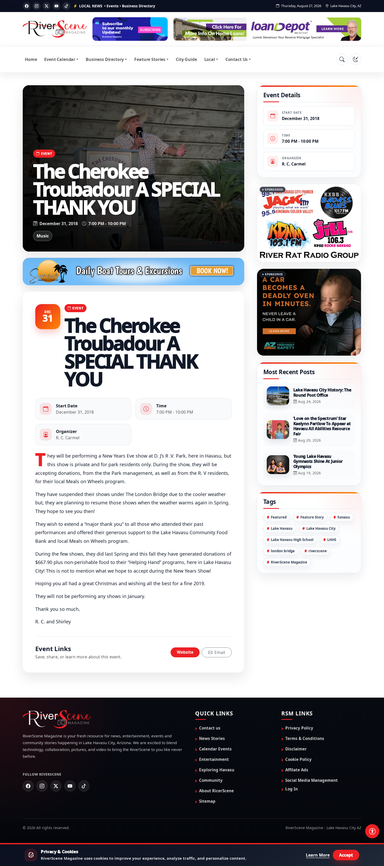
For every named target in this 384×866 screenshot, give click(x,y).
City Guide (186, 59)
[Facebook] (27, 6)
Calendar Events (215, 748)
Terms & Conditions (304, 738)
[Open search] (342, 59)
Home (31, 59)
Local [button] (209, 59)
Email (219, 652)
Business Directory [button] (105, 59)
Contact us (209, 728)
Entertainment (214, 759)
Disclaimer (296, 748)
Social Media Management (311, 780)
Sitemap (207, 801)
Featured (279, 543)
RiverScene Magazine (289, 588)
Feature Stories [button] (149, 59)
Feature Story (312, 543)
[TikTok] (66, 6)
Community (211, 780)
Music (43, 236)
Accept (346, 855)
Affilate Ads (296, 769)
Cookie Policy (298, 759)
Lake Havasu (282, 554)
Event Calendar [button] (59, 59)
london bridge (283, 577)
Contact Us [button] (236, 59)
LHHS (331, 565)
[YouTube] (56, 6)
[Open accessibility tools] (372, 831)
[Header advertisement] (130, 29)
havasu (344, 543)
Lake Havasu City (320, 554)
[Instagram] (36, 6)
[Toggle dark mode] (355, 59)
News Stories (212, 738)
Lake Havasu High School (292, 565)
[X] (46, 6)
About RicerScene (216, 790)
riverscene (318, 577)
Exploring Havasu (216, 769)
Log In (291, 788)
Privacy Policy (299, 728)
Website (185, 652)
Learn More (318, 855)
